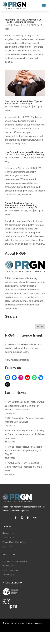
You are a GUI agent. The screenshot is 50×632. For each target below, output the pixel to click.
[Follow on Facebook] (15, 517)
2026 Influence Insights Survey (14, 561)
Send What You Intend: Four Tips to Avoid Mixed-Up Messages (23, 102)
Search (40, 326)
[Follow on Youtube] (34, 517)
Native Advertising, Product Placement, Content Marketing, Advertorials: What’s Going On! (21, 205)
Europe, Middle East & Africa (14, 542)
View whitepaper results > (18, 359)
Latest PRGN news (10, 570)
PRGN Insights (8, 566)
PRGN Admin (13, 25)
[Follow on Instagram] (22, 517)
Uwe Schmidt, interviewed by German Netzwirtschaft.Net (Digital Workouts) (24, 153)
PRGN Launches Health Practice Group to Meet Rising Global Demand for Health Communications (25, 405)
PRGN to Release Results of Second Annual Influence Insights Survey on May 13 (23, 450)
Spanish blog (8, 575)
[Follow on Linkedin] (28, 517)
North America (8, 533)
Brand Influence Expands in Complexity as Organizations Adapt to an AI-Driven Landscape (25, 434)
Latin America (8, 537)
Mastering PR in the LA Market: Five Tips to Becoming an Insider (23, 21)
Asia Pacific (7, 546)
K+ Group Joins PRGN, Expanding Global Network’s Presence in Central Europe (23, 466)
